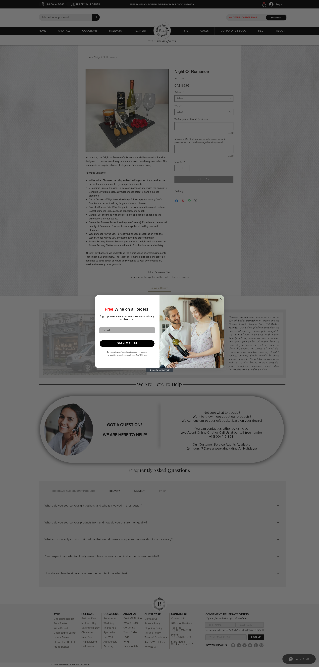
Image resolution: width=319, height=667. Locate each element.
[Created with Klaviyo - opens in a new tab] (159, 370)
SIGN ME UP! (127, 343)
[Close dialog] (221, 299)
